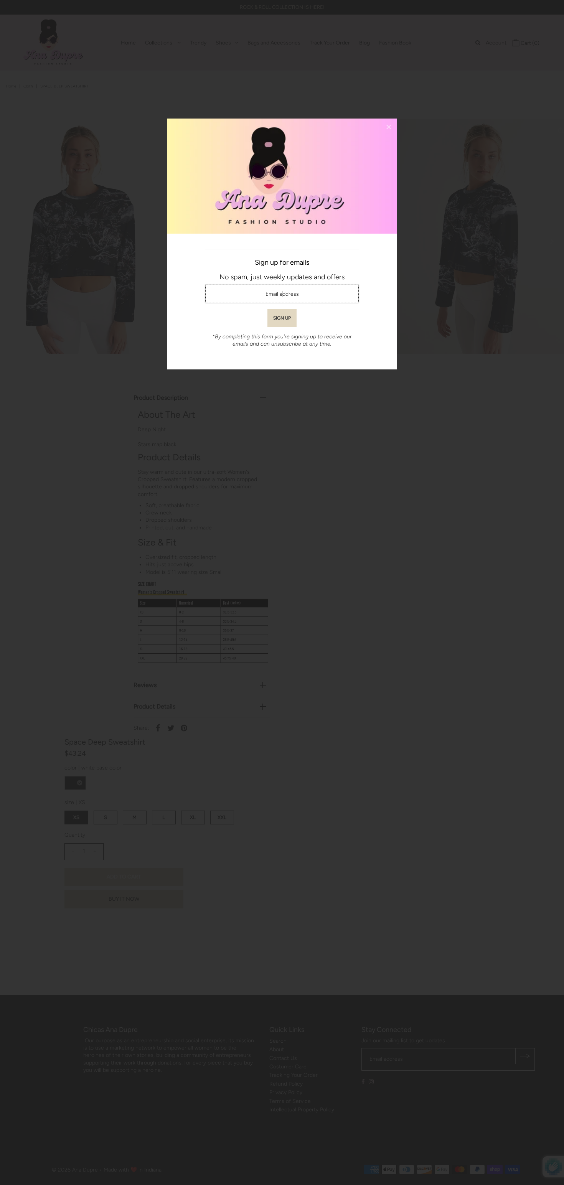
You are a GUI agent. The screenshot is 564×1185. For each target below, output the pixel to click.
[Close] (388, 127)
